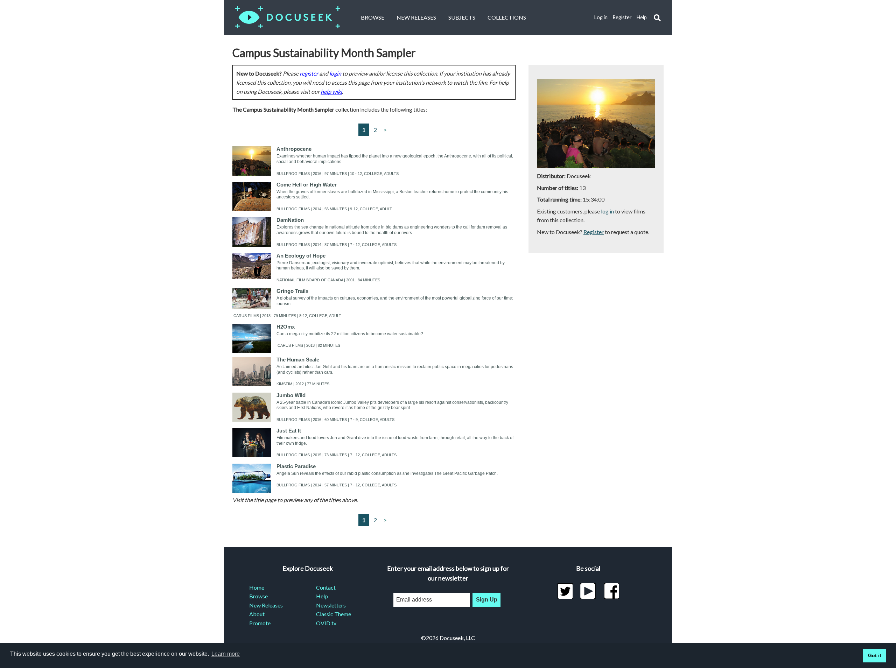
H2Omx (285, 327)
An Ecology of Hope (301, 256)
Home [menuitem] (256, 587)
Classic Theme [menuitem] (333, 614)
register (309, 73)
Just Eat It (288, 431)
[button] (657, 17)
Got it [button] (874, 655)
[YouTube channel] (588, 591)
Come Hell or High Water (306, 185)
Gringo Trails (292, 291)
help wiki (331, 91)
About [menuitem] (257, 614)
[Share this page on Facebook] (612, 591)
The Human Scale (297, 360)
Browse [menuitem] (258, 596)
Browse (372, 17)
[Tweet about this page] (565, 591)
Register (622, 17)
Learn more (225, 654)
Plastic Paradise (296, 466)
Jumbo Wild (291, 395)
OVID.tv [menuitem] (326, 623)
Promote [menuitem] (260, 623)
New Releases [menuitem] (266, 605)
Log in (601, 17)
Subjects (461, 17)
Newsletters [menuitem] (331, 605)
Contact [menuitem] (326, 587)
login (335, 73)
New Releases (416, 17)
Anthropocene (294, 149)
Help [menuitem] (322, 596)
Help (642, 17)
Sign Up (486, 600)
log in (607, 211)
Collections (507, 17)
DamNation (290, 220)
